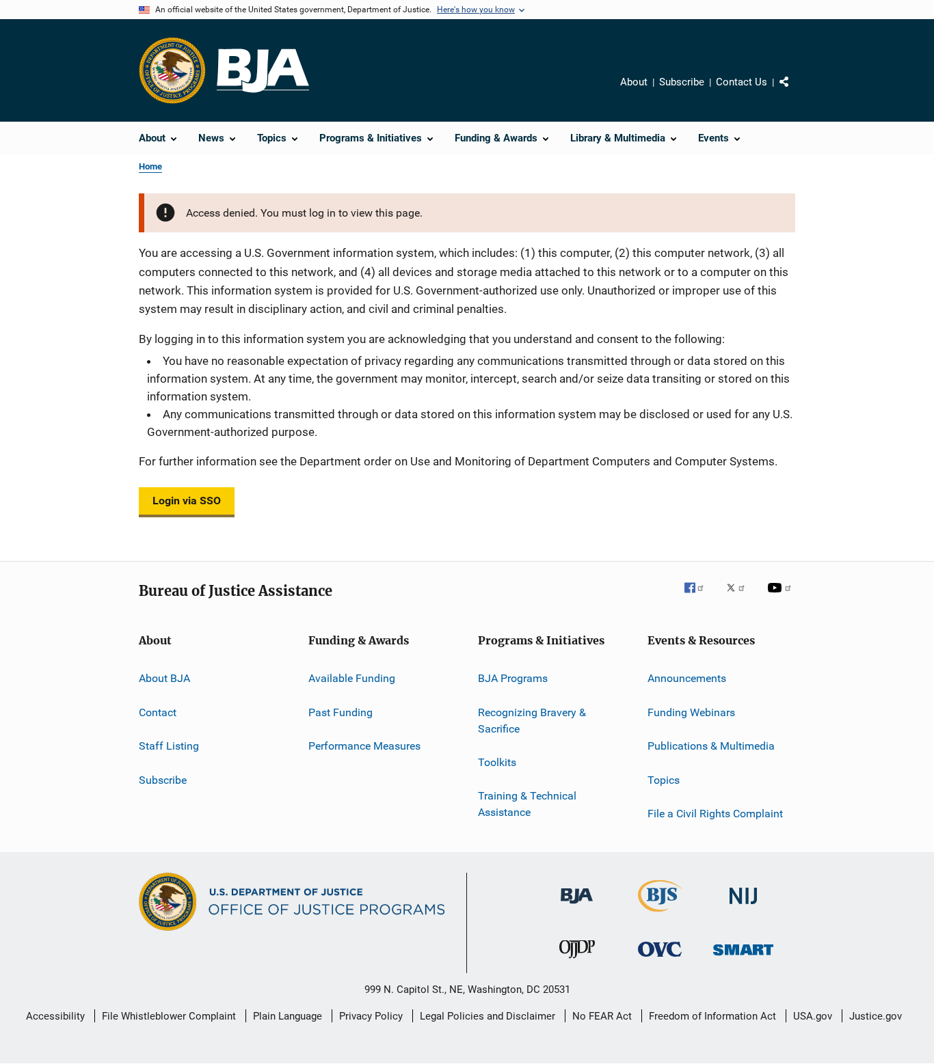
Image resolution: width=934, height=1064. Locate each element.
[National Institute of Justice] (743, 906)
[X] (740, 597)
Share (795, 91)
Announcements (687, 678)
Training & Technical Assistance (527, 804)
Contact (157, 712)
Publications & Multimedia (711, 745)
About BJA (164, 678)
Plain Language (287, 1016)
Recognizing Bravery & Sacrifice (532, 720)
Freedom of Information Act (712, 1016)
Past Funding (340, 712)
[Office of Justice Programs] (172, 70)
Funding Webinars (691, 712)
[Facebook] (699, 597)
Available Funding (351, 678)
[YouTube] (781, 597)
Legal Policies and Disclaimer (487, 1016)
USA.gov (812, 1016)
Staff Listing (169, 745)
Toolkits (497, 762)
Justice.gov (875, 1016)
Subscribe (681, 82)
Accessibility (55, 1016)
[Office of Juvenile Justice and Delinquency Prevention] (577, 960)
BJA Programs (513, 678)
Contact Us (741, 82)
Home (150, 166)
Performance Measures (364, 745)
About (634, 82)
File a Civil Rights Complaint (715, 813)
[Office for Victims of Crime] (660, 959)
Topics (664, 779)
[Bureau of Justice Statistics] (660, 914)
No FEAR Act (602, 1016)
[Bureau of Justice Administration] (577, 906)
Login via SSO (186, 500)
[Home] (263, 70)
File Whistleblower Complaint (169, 1016)
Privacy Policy (371, 1016)
